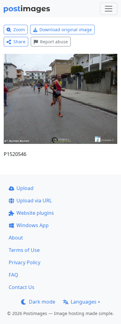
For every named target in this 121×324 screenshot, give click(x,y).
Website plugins (35, 213)
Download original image (65, 29)
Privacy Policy (24, 262)
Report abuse (54, 42)
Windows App (32, 225)
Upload (25, 188)
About (16, 237)
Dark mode (42, 301)
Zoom (19, 29)
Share (19, 42)
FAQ (13, 274)
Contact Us (21, 287)
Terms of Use (24, 250)
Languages (83, 301)
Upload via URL (34, 200)
